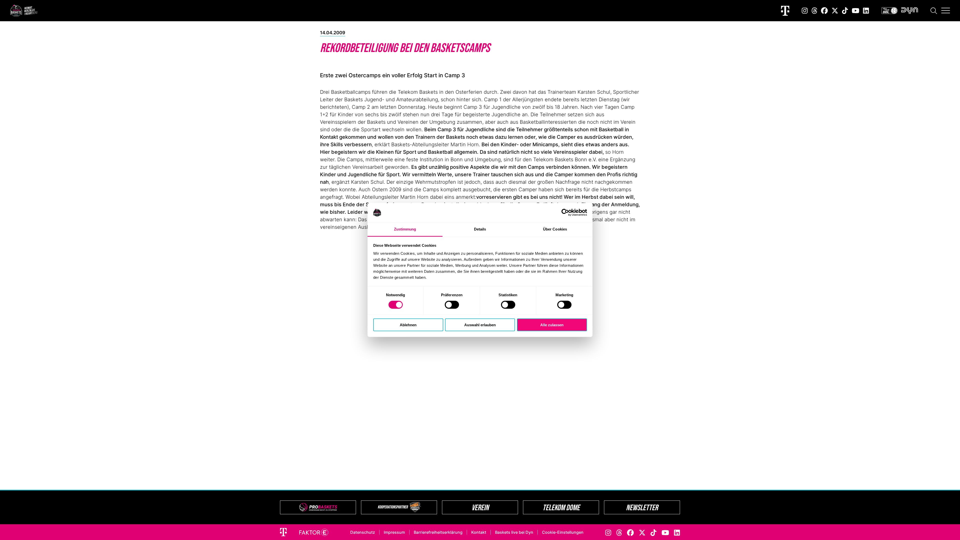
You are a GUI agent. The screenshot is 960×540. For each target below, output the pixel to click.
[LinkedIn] (866, 10)
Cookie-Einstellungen (563, 532)
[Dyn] (909, 10)
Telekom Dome (561, 507)
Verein (480, 507)
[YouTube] (855, 10)
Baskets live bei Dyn (514, 532)
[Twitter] (835, 10)
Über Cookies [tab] (555, 229)
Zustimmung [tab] (405, 229)
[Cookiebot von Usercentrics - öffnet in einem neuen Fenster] (565, 212)
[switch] (452, 305)
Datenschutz (362, 532)
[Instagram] (805, 10)
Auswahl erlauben (480, 324)
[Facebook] (824, 10)
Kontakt (478, 532)
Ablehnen (408, 324)
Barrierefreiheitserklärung (438, 532)
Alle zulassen (552, 324)
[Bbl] (890, 10)
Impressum (394, 532)
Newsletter (642, 507)
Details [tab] (480, 229)
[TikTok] (845, 10)
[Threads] (815, 10)
